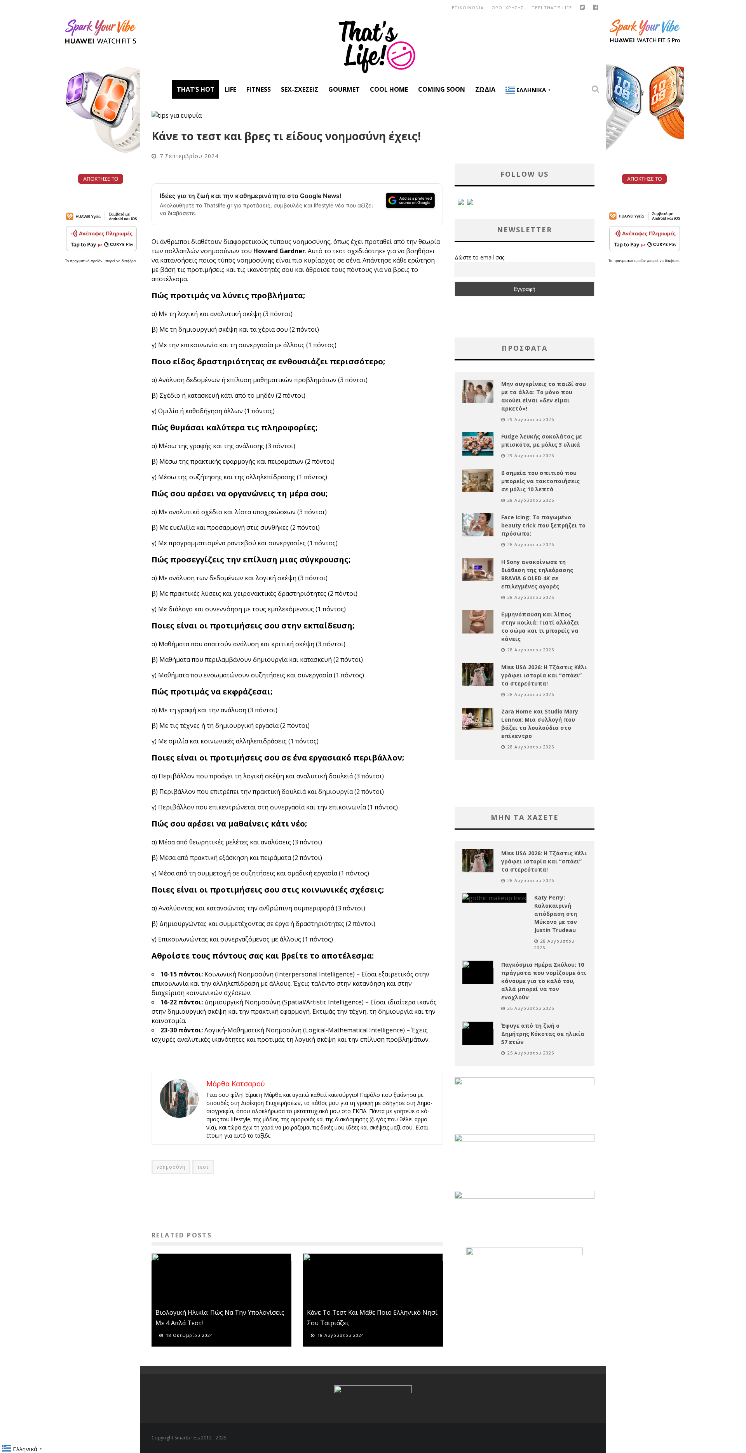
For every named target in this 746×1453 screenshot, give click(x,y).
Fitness (258, 89)
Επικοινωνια (468, 7)
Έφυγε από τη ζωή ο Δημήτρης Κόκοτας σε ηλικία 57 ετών (542, 1034)
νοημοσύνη (171, 1167)
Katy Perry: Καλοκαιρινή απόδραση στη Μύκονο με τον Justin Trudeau (555, 914)
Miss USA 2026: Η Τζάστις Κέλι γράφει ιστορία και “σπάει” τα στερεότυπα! (544, 675)
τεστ (203, 1167)
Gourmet (344, 89)
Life (230, 89)
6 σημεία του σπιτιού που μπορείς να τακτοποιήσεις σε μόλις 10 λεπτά (540, 481)
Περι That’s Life (552, 7)
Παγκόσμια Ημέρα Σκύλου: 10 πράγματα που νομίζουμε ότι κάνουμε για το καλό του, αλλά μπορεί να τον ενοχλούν (543, 981)
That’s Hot (195, 89)
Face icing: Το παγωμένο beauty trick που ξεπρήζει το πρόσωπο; (543, 525)
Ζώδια (485, 89)
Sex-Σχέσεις (299, 89)
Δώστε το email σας (479, 257)
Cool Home (389, 89)
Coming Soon (441, 89)
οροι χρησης (508, 7)
